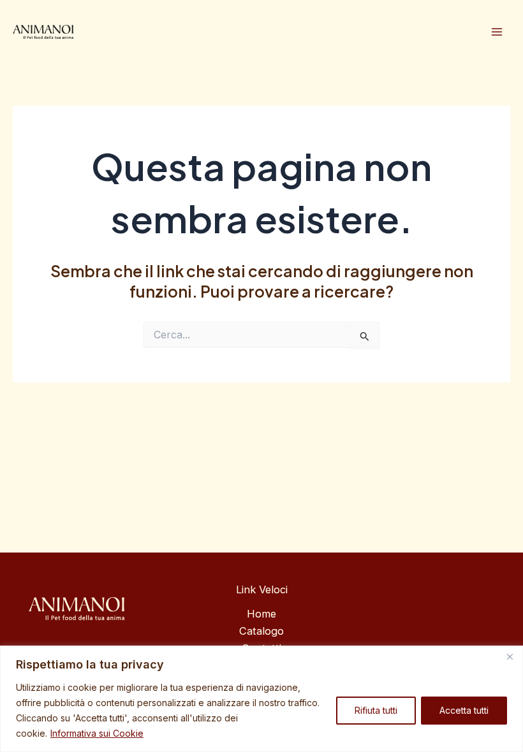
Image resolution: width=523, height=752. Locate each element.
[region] (261, 699)
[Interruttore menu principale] (496, 32)
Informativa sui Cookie (97, 733)
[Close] (509, 656)
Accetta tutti (464, 710)
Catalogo (261, 631)
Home (261, 613)
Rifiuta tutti (376, 710)
